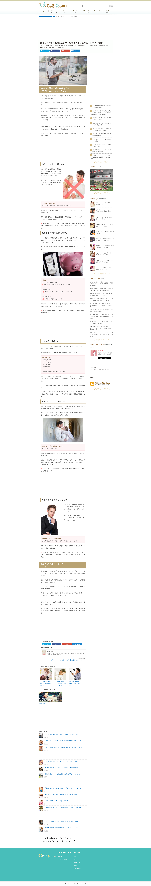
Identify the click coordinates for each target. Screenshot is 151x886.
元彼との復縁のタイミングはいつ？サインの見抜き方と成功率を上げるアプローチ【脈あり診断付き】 (101, 334)
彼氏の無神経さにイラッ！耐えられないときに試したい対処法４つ (63, 807)
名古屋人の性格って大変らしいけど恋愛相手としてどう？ (101, 145)
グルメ (97, 12)
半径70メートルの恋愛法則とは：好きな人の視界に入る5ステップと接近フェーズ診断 (101, 299)
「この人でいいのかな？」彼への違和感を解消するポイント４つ (66, 660)
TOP (43, 11)
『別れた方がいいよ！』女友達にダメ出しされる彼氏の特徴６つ (63, 734)
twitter (44, 50)
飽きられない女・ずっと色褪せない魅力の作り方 (105, 203)
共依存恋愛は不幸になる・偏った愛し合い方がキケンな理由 (61, 761)
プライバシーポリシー (63, 859)
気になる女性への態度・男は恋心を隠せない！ (105, 232)
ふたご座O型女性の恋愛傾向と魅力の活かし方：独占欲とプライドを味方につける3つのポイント (101, 305)
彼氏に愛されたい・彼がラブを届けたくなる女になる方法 (61, 794)
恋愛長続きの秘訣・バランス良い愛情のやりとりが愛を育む (105, 225)
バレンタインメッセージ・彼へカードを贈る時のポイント (105, 268)
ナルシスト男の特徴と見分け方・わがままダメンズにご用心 (45, 683)
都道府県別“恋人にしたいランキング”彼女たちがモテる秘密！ (101, 150)
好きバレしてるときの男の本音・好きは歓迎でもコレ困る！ (105, 253)
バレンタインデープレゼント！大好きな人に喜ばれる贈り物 (105, 261)
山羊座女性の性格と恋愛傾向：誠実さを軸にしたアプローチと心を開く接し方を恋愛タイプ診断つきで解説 (101, 112)
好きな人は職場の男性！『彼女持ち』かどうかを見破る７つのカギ (101, 129)
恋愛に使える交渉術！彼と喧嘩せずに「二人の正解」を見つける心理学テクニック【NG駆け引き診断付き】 (101, 328)
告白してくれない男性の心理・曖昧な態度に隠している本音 (105, 246)
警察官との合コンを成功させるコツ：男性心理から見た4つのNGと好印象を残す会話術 (101, 289)
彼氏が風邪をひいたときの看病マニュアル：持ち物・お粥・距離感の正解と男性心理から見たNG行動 (101, 316)
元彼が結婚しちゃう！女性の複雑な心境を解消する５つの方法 (62, 774)
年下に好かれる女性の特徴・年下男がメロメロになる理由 (101, 118)
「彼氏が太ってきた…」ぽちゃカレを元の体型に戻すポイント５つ (63, 788)
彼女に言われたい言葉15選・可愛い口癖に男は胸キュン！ (101, 134)
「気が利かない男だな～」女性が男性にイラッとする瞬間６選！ (60, 683)
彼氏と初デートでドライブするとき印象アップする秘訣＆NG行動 (105, 210)
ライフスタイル (54, 12)
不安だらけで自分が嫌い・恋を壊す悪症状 (56, 801)
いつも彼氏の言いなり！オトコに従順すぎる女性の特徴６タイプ (63, 767)
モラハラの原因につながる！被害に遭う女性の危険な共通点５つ (63, 821)
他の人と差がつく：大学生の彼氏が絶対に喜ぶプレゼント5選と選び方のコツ (101, 322)
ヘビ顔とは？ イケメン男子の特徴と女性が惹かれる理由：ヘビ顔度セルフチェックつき (101, 157)
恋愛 (65, 12)
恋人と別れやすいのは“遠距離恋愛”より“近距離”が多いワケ (61, 827)
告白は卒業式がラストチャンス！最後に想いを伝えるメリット (105, 239)
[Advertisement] (76, 28)
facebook (55, 50)
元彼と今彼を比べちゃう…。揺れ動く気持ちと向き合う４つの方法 (63, 747)
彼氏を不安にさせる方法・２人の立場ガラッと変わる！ (105, 218)
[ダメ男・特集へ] (50, 692)
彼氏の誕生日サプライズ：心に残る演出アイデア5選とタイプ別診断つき (101, 310)
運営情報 (60, 856)
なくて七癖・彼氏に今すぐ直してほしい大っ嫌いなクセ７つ (74, 683)
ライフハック (86, 12)
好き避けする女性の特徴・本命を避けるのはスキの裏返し (101, 106)
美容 (75, 12)
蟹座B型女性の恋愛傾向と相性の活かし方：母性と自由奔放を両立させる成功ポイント (101, 294)
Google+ (65, 50)
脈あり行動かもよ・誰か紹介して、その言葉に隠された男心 (101, 124)
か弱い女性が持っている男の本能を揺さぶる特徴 (101, 140)
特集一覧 (107, 12)
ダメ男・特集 (42, 703)
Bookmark (75, 50)
